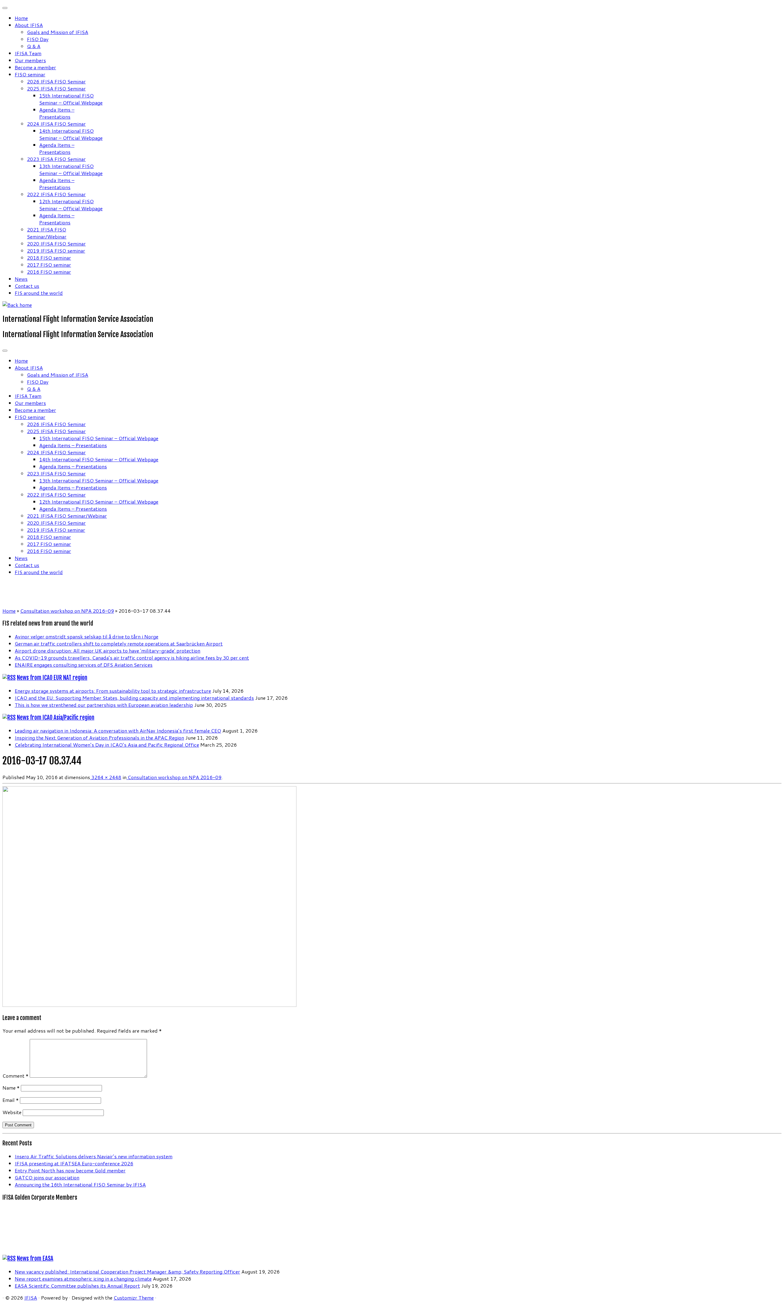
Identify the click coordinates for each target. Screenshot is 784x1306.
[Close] (4, 8)
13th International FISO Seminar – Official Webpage (71, 169)
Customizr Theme (134, 1297)
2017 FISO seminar (49, 264)
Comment (15, 1075)
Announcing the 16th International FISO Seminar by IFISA (80, 1184)
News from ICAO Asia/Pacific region (55, 717)
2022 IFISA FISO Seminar (56, 194)
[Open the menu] (4, 351)
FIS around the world (39, 292)
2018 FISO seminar (49, 257)
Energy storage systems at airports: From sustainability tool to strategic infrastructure (113, 690)
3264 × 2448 (105, 777)
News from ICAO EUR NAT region (52, 677)
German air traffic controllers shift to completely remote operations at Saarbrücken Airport (119, 643)
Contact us (27, 285)
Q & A (33, 46)
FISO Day (37, 39)
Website (11, 1112)
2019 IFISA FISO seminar (56, 250)
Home (21, 17)
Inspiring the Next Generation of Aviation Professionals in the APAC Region (99, 737)
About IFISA (29, 25)
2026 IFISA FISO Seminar (56, 81)
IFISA (30, 1297)
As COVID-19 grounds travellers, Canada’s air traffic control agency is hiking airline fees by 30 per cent (132, 657)
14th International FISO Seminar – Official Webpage (71, 134)
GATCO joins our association (47, 1177)
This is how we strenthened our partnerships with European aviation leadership (104, 704)
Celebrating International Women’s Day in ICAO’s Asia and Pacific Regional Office (107, 744)
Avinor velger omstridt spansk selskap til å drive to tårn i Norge (86, 636)
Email (10, 1099)
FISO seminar (30, 74)
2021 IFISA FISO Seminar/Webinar (46, 233)
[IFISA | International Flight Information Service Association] (17, 304)
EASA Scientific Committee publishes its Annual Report (77, 1285)
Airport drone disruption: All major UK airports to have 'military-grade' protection (107, 650)
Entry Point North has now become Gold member (70, 1170)
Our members (30, 60)
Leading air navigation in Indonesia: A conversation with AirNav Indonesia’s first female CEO (118, 730)
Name (11, 1087)
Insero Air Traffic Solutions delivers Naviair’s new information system (93, 1156)
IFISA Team (28, 53)
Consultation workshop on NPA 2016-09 (67, 610)
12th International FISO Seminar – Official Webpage (71, 205)
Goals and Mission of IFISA (57, 32)
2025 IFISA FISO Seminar (56, 88)
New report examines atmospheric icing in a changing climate (83, 1278)
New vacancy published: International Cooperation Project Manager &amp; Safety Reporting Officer (127, 1271)
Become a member (35, 67)
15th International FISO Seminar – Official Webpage (71, 99)
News (21, 278)
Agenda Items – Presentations (56, 113)
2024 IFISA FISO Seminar (56, 123)
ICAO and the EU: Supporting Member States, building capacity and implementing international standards (134, 697)
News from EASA (35, 1258)
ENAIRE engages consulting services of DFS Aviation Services (84, 664)
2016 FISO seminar (49, 271)
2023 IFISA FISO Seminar (56, 158)
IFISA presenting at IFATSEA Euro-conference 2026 (74, 1163)
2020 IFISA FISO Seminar (56, 243)
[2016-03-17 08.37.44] (149, 1004)
